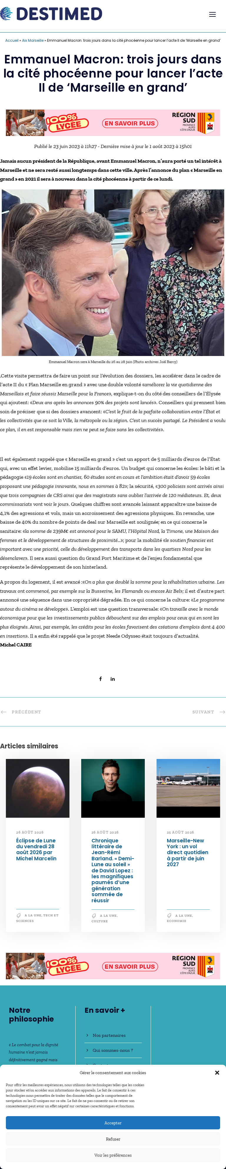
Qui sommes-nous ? (113, 1050)
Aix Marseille (33, 40)
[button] (217, 1073)
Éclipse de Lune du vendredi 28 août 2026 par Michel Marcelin (36, 852)
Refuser (113, 1139)
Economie (177, 924)
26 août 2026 (30, 835)
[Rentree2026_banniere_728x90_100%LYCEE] (113, 968)
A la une (33, 918)
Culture (100, 924)
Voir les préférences (113, 1155)
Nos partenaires (109, 1035)
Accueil (12, 40)
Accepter (113, 1123)
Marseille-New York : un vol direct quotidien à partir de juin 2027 (187, 855)
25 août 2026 (180, 835)
